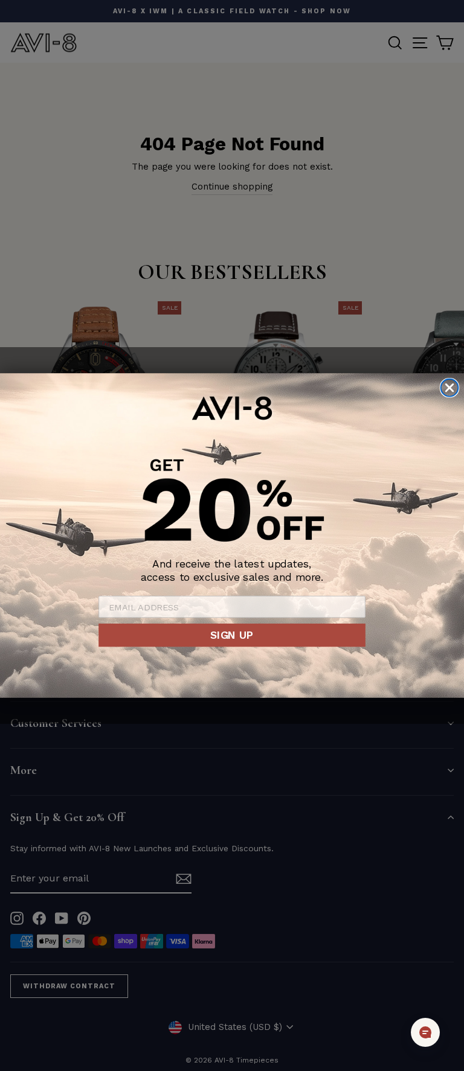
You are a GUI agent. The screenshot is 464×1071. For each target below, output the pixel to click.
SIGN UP (231, 635)
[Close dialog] (450, 388)
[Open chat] (425, 1032)
